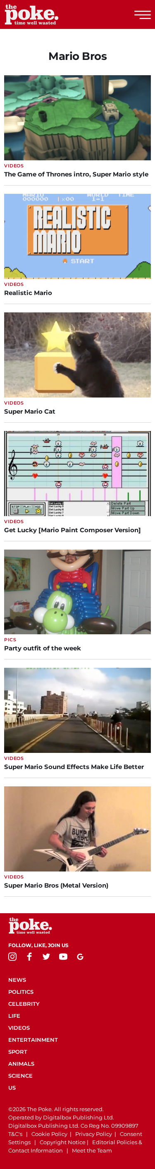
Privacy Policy (93, 1134)
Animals (21, 1063)
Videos (19, 1027)
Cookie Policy (49, 1134)
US (12, 1087)
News (17, 979)
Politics (20, 991)
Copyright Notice (63, 1142)
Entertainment (33, 1039)
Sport (17, 1051)
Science (20, 1075)
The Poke (51, 14)
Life (14, 1015)
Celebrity (24, 1003)
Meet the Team (92, 1150)
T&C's (15, 1134)
